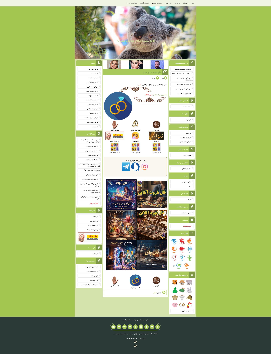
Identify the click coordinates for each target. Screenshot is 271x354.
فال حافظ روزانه (93, 220)
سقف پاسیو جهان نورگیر (91, 150)
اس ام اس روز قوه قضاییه (184, 84)
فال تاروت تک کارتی (92, 82)
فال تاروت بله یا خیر (92, 122)
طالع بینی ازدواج (156, 94)
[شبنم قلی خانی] (114, 65)
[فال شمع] (121, 225)
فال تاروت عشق (93, 113)
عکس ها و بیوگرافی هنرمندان (90, 284)
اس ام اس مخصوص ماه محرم (183, 88)
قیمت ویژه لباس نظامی (92, 159)
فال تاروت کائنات (93, 77)
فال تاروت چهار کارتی (92, 91)
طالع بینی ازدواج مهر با (152, 72)
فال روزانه (168, 2)
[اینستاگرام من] (141, 326)
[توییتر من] (130, 326)
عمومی (155, 292)
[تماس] (135, 326)
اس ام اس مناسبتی (157, 2)
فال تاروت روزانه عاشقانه (91, 117)
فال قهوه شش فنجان (185, 141)
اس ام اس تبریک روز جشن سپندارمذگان (185, 78)
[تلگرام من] (152, 326)
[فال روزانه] (121, 194)
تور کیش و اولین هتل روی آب (90, 179)
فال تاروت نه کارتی (93, 104)
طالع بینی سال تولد (186, 310)
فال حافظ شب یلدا (93, 225)
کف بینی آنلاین (187, 155)
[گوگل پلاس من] (124, 326)
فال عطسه (95, 253)
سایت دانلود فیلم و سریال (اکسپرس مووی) (92, 191)
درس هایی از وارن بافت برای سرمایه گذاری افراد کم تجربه (89, 164)
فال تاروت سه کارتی (92, 86)
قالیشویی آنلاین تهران (92, 174)
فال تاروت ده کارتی (92, 108)
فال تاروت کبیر (94, 73)
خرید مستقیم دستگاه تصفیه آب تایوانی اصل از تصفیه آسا (90, 140)
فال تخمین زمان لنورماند (91, 266)
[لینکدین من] (113, 326)
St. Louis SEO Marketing (92, 170)
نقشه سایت (129, 338)
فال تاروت (177, 2)
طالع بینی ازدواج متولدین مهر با (136, 40)
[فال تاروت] (152, 194)
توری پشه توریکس (93, 155)
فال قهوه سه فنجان (185, 137)
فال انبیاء (188, 119)
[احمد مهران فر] (157, 65)
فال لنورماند (94, 275)
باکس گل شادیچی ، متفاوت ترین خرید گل (90, 184)
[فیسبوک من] (146, 326)
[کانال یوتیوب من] (119, 326)
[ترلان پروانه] (136, 65)
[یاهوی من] (157, 326)
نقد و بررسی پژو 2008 (92, 146)
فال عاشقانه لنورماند (92, 271)
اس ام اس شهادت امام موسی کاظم (181, 73)
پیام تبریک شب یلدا (92, 229)
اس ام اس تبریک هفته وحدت (183, 69)
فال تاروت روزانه (93, 69)
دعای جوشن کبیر (186, 181)
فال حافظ (185, 2)
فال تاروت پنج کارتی (92, 95)
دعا (190, 186)
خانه (193, 2)
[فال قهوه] (152, 225)
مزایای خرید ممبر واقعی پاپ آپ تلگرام (90, 197)
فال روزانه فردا (94, 280)
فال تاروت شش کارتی (92, 99)
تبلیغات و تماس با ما (131, 2)
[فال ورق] (121, 255)
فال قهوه (188, 133)
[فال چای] (152, 255)
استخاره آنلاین (144, 2)
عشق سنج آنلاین (186, 212)
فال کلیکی (188, 199)
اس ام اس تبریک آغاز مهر (184, 93)
